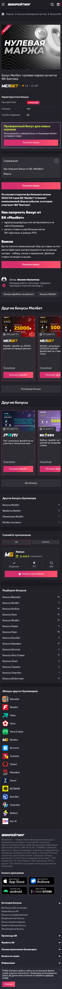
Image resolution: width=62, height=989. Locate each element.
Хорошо (8, 984)
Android (45, 542)
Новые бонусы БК (10, 911)
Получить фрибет (18, 375)
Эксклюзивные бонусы (12, 929)
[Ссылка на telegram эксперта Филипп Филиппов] (4, 285)
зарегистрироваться (16, 222)
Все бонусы (31, 483)
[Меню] (3, 4)
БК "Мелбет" (27, 198)
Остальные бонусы (31, 389)
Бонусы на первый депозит (14, 915)
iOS (16, 542)
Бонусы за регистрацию (13, 922)
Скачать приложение (33, 574)
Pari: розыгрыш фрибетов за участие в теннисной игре (18, 442)
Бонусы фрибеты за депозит (19, 294)
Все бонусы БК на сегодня (14, 908)
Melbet (20, 551)
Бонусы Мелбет (48, 294)
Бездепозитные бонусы (13, 918)
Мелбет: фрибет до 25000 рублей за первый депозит (17, 347)
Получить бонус (31, 142)
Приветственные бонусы (13, 925)
